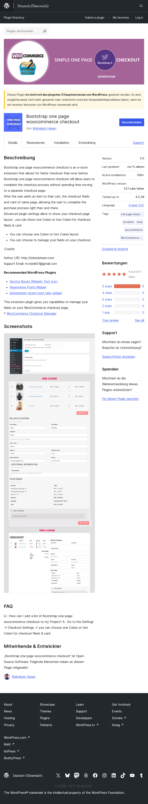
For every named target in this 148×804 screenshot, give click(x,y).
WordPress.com (17, 737)
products (128, 222)
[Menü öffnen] (142, 6)
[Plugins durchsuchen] (45, 31)
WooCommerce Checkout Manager (31, 313)
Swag (118, 725)
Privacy (9, 725)
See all (139, 320)
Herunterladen (132, 122)
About (8, 704)
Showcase (47, 704)
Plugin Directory (14, 17)
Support (138, 143)
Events (117, 711)
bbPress (11, 751)
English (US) (136, 205)
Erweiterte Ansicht (115, 249)
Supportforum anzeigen (118, 357)
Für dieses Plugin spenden (120, 399)
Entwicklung (86, 143)
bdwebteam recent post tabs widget (36, 293)
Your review (110, 320)
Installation (61, 143)
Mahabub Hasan (44, 128)
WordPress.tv (87, 725)
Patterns (46, 725)
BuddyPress (14, 758)
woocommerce (134, 229)
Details (13, 143)
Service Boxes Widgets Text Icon (33, 281)
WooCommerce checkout (132, 237)
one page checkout (132, 214)
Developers (84, 718)
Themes (45, 711)
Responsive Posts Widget (28, 287)
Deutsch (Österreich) (27, 776)
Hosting (9, 718)
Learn (80, 704)
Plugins (45, 718)
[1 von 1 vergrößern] (90, 338)
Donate (119, 718)
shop (140, 222)
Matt (9, 744)
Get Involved (121, 704)
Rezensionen (36, 143)
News (8, 711)
